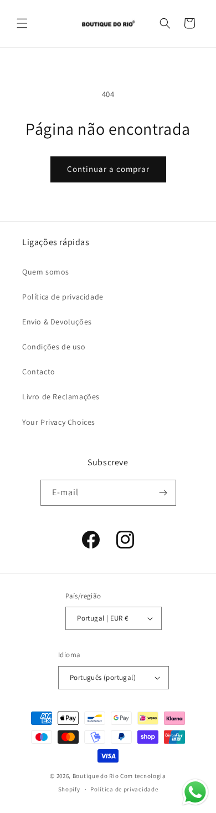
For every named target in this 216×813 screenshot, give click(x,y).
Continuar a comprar (108, 169)
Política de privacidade (63, 297)
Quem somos (45, 272)
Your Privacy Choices (58, 422)
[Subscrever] (163, 493)
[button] (22, 23)
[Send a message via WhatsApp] (195, 792)
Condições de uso (54, 347)
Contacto (38, 372)
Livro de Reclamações (61, 397)
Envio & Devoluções (57, 322)
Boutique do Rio (96, 776)
